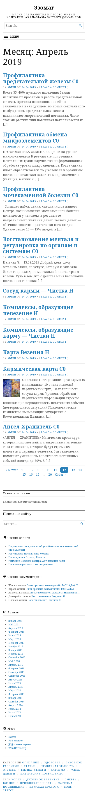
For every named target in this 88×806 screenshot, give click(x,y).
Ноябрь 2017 (15, 646)
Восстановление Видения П (48, 596)
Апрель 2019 (15, 628)
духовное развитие (43, 779)
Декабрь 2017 (16, 642)
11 (55, 470)
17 (37, 474)
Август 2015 (15, 679)
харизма (65, 783)
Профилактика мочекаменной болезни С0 (40, 192)
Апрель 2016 (15, 664)
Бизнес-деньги (33, 769)
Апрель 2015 (15, 686)
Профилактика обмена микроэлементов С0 (35, 137)
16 (31, 474)
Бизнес (9, 783)
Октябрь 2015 (16, 672)
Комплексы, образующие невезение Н (38, 310)
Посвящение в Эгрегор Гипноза (27, 557)
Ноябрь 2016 (15, 653)
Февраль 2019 (16, 631)
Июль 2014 (14, 708)
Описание (30, 762)
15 (24, 474)
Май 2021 (14, 624)
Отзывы (9, 769)
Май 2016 (14, 661)
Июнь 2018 (14, 635)
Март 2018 (14, 639)
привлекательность (36, 783)
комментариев (19, 744)
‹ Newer (12, 470)
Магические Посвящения (41, 773)
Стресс (8, 790)
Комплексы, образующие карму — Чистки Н (38, 332)
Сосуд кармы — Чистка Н (38, 290)
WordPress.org (17, 748)
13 (73, 470)
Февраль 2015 (16, 694)
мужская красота (44, 786)
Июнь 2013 (14, 716)
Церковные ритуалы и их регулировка (30, 564)
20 (50, 474)
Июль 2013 (14, 712)
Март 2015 (14, 690)
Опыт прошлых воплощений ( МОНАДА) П (52, 585)
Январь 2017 (15, 650)
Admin (11, 87)
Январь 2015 (15, 698)
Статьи (29, 766)
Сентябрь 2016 (16, 657)
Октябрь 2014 (16, 701)
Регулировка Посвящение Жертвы (28, 553)
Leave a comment (53, 87)
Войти (12, 736)
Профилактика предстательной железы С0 (41, 78)
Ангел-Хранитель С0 (31, 426)
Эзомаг (44, 7)
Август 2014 (15, 705)
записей (15, 740)
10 (48, 470)
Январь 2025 (15, 620)
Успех (16, 779)
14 (80, 470)
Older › (60, 474)
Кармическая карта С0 (34, 368)
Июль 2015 (14, 683)
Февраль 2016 (16, 668)
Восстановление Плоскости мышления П (54, 592)
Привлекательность (57, 766)
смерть (70, 779)
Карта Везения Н (26, 352)
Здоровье (52, 762)
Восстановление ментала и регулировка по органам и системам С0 (41, 245)
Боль (68, 786)
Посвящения (13, 786)
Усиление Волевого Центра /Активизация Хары (36, 560)
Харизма (58, 769)
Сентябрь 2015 (16, 675)
